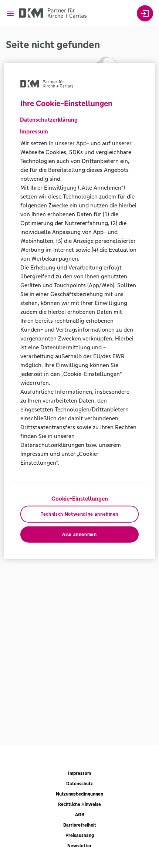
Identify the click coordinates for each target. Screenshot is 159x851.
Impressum (79, 773)
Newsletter (79, 846)
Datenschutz (79, 784)
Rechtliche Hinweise (79, 804)
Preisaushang (79, 835)
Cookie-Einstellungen (79, 498)
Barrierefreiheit (79, 825)
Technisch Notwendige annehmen (79, 514)
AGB (79, 815)
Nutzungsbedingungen (79, 794)
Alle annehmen (79, 534)
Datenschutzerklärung (49, 119)
